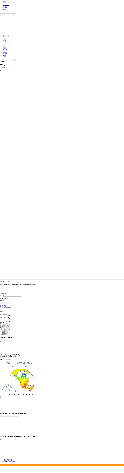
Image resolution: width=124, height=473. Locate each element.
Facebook (5, 9)
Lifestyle (4, 38)
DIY (6, 39)
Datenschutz (5, 7)
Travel (4, 45)
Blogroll (4, 2)
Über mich (5, 3)
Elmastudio (12, 461)
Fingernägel (7, 44)
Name (1, 295)
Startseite (4, 1)
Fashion (4, 40)
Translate (9, 315)
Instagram (5, 11)
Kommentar (3, 293)
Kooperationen (6, 5)
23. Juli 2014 (2, 67)
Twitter (4, 10)
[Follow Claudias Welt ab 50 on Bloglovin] (5, 334)
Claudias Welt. (9, 459)
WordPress (10, 460)
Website (1, 300)
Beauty (4, 42)
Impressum (5, 6)
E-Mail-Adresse (3, 298)
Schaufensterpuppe (9, 41)
